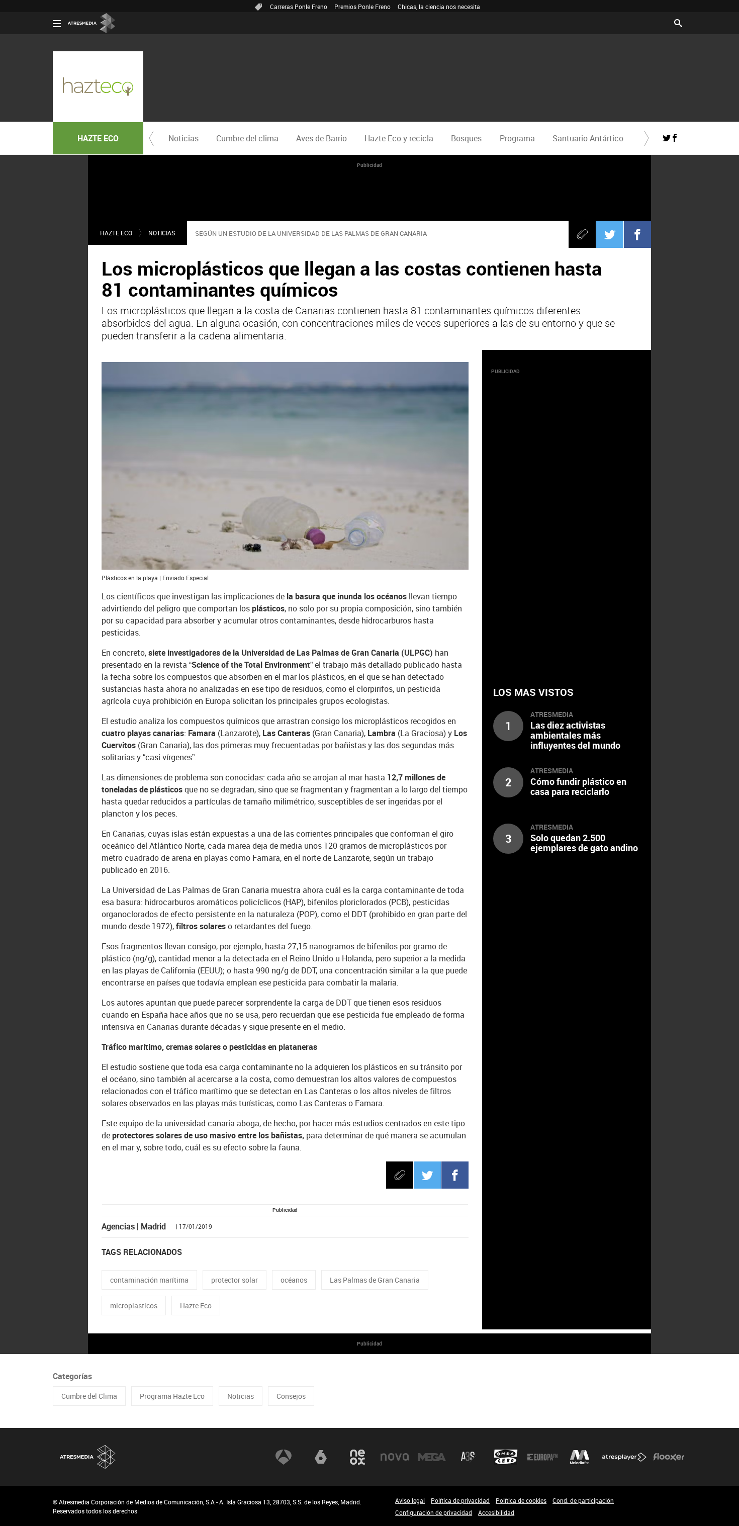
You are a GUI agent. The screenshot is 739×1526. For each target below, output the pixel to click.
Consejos (291, 1396)
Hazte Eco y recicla (398, 138)
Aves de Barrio (321, 138)
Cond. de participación (583, 1500)
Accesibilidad (496, 1512)
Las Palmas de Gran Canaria (375, 1280)
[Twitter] (609, 234)
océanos (294, 1280)
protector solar (234, 1280)
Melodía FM (580, 1457)
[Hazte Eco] (98, 86)
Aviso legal (410, 1500)
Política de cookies (521, 1500)
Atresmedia (88, 1457)
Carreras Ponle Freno (298, 7)
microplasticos (133, 1305)
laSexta (321, 1457)
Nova (395, 1457)
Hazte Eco (196, 1305)
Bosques (466, 138)
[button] (151, 138)
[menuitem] (183, 138)
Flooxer (669, 1457)
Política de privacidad (460, 1500)
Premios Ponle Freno (362, 7)
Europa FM (542, 1457)
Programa (517, 138)
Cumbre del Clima (89, 1396)
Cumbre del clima (247, 138)
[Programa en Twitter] (667, 138)
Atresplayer (624, 1457)
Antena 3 (283, 1457)
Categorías (72, 1376)
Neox (357, 1457)
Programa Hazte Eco (172, 1396)
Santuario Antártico (587, 138)
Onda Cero (506, 1457)
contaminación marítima (149, 1280)
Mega (432, 1457)
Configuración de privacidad (433, 1512)
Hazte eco (116, 233)
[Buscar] (678, 22)
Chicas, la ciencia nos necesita (439, 7)
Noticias (183, 138)
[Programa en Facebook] (675, 138)
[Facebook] (637, 234)
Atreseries (468, 1457)
